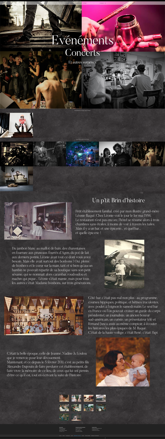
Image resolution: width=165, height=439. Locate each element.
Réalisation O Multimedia (95, 435)
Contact (102, 3)
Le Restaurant (78, 3)
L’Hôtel (72, 3)
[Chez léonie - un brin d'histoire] (64, 401)
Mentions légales (87, 435)
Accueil (67, 3)
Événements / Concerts (93, 3)
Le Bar (84, 3)
